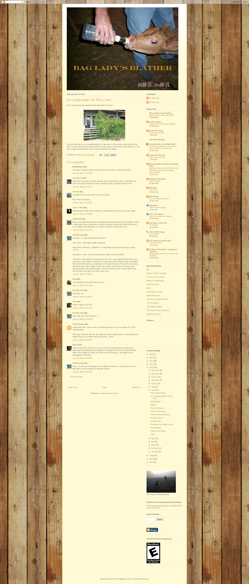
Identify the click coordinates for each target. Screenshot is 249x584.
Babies (153, 405)
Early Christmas (154, 181)
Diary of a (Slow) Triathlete (157, 273)
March (154, 445)
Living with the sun (157, 155)
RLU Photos (154, 197)
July (153, 387)
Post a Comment (76, 377)
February (154, 448)
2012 (151, 361)
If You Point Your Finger (155, 277)
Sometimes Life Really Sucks (162, 424)
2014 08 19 (153, 190)
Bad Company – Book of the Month (161, 115)
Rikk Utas (153, 188)
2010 (151, 367)
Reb (74, 279)
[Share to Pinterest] (115, 155)
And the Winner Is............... (161, 408)
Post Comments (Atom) (110, 393)
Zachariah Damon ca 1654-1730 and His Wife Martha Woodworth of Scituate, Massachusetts (163, 170)
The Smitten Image (156, 232)
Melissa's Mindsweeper (155, 281)
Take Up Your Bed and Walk (157, 299)
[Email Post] (100, 155)
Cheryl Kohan (78, 324)
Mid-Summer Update (156, 133)
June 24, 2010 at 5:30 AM (82, 214)
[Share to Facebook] (112, 155)
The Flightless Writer (154, 307)
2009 (151, 456)
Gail (74, 301)
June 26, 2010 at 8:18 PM (82, 340)
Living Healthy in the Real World (162, 144)
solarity (76, 192)
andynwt (129, 579)
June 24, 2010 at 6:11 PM (82, 308)
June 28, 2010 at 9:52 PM (82, 358)
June (153, 390)
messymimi (77, 178)
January (154, 452)
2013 (151, 358)
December (155, 370)
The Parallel (153, 225)
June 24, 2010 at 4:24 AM (82, 187)
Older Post (136, 387)
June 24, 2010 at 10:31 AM (83, 285)
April (153, 442)
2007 (151, 462)
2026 (151, 354)
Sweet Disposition (153, 296)
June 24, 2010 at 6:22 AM (82, 230)
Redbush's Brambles (157, 179)
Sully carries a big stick (157, 157)
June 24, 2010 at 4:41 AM (82, 203)
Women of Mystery (154, 314)
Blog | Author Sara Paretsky (160, 113)
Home (105, 387)
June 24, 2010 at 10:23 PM (83, 319)
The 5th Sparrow (153, 303)
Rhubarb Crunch (157, 418)
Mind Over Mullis (153, 284)
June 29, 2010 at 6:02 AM (82, 372)
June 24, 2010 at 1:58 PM (82, 297)
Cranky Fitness (155, 122)
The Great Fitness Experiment (158, 310)
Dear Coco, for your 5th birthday (160, 216)
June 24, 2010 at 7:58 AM (82, 274)
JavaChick (77, 219)
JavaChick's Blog (156, 131)
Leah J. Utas (77, 208)
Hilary (75, 345)
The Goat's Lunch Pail (158, 223)
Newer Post (73, 387)
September (155, 380)
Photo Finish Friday (158, 393)
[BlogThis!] (107, 155)
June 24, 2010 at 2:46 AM (82, 173)
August (154, 384)
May (153, 438)
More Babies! (156, 401)
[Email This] (105, 155)
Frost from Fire (154, 234)
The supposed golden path (160, 241)
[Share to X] (110, 155)
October (154, 377)
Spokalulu (153, 205)
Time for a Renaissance (157, 207)
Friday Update (156, 428)
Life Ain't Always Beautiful (160, 415)
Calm (153, 434)
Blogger (146, 579)
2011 (151, 364)
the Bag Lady (78, 235)
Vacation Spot (156, 421)
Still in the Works (156, 214)
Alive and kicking (155, 243)
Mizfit (149, 288)
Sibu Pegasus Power (154, 292)
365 (148, 270)
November (155, 374)
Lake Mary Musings (157, 140)
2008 (151, 459)
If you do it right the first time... (159, 199)
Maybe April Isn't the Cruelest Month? (162, 124)
